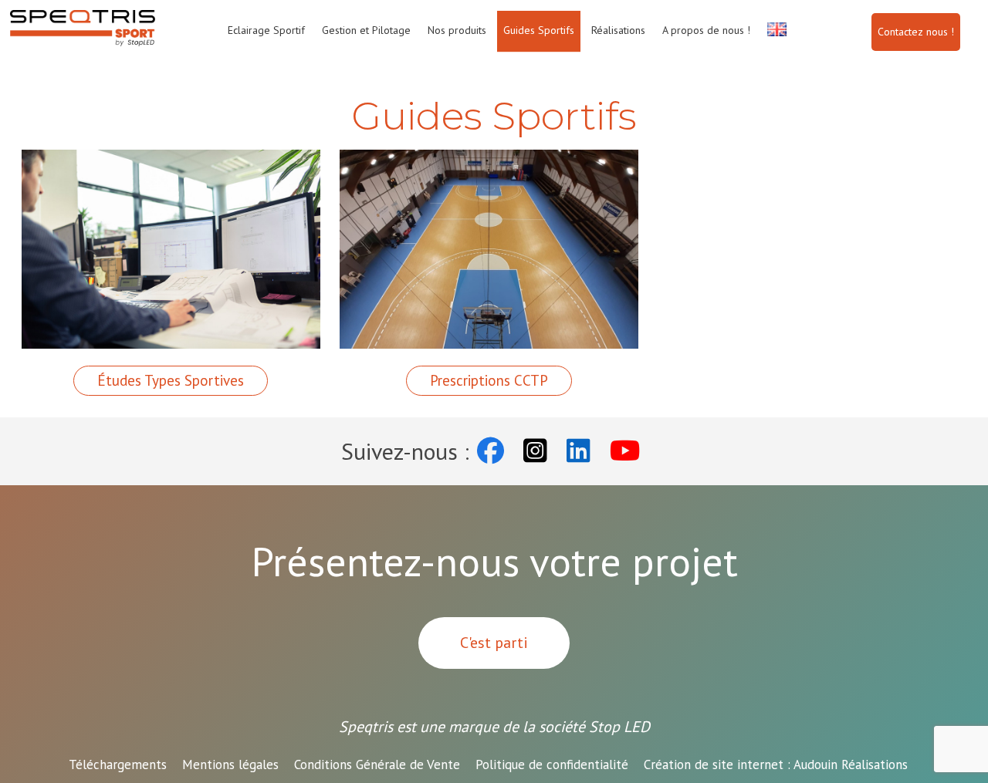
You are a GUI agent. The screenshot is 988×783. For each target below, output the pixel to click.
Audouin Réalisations (776, 764)
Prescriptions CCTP (489, 380)
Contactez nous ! (916, 32)
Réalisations (618, 30)
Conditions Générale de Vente (377, 764)
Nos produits (457, 30)
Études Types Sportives (170, 380)
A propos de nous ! (706, 30)
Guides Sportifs (538, 30)
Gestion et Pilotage (366, 30)
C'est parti (494, 643)
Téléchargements (118, 764)
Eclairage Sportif (266, 30)
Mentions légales (230, 764)
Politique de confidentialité (551, 764)
